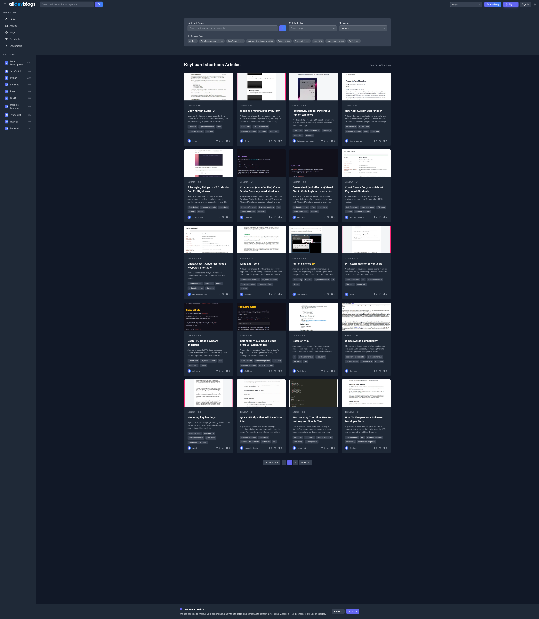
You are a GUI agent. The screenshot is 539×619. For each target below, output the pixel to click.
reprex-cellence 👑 (304, 263)
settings (192, 212)
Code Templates (352, 280)
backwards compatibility (355, 357)
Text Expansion (311, 442)
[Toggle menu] (5, 4)
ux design (379, 361)
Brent (247, 141)
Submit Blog (493, 4)
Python (284, 41)
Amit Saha (301, 371)
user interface (367, 361)
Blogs (12, 32)
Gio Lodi (248, 294)
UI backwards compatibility (361, 341)
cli (294, 357)
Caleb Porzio (197, 217)
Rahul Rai (301, 448)
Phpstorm (262, 131)
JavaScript (235, 41)
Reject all (338, 611)
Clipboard (192, 127)
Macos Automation (248, 284)
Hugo (194, 141)
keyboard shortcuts (207, 127)
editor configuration (262, 361)
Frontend (302, 41)
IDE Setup (277, 361)
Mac (278, 207)
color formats (351, 127)
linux (219, 127)
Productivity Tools (265, 284)
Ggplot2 (308, 280)
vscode (200, 212)
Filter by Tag (297, 23)
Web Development (212, 41)
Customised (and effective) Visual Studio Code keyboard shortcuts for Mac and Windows (313, 191)
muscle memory (352, 361)
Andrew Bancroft (357, 217)
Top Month (15, 39)
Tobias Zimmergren (305, 141)
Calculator (298, 131)
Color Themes (246, 361)
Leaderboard (16, 46)
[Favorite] (223, 141)
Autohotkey (298, 437)
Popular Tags (197, 36)
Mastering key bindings (202, 417)
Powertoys (327, 131)
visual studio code (248, 212)
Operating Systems (196, 131)
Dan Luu (353, 371)
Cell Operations (352, 207)
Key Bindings (209, 433)
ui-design (375, 131)
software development (260, 41)
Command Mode (367, 207)
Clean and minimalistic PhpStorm (260, 110)
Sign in (525, 4)
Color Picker (364, 127)
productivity (274, 131)
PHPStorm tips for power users (363, 263)
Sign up (512, 4)
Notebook (210, 288)
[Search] (99, 4)
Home (13, 19)
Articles (13, 26)
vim (305, 361)
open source (335, 41)
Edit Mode (381, 207)
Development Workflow (250, 280)
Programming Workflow (197, 442)
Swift (354, 41)
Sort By (346, 23)
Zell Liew (248, 217)
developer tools (194, 433)
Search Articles (197, 23)
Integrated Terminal (248, 207)
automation (310, 437)
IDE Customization (261, 127)
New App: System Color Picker (363, 110)
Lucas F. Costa (251, 448)
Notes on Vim (301, 341)
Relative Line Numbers (250, 442)
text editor (297, 361)
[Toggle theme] (535, 4)
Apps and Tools (249, 263)
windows (309, 135)
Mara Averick (303, 294)
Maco (366, 131)
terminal (209, 131)
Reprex (296, 284)
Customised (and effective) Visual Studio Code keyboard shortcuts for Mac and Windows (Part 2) (260, 191)
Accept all (353, 611)
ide (363, 280)
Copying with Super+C (201, 110)
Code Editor (245, 127)
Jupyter (349, 212)
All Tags (192, 41)
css (318, 41)
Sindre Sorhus (356, 141)
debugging (298, 280)
